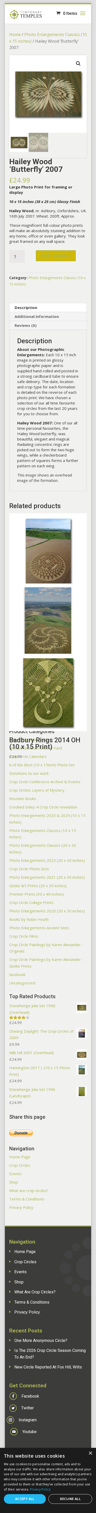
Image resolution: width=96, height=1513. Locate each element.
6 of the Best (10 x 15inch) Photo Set (42, 764)
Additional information (37, 316)
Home (15, 34)
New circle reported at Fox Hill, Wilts (48, 1367)
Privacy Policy (21, 1207)
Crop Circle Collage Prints (31, 902)
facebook (17, 974)
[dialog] (48, 1480)
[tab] (48, 307)
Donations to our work (29, 773)
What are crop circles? (28, 1190)
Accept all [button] (25, 1499)
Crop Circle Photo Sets (29, 868)
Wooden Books (22, 798)
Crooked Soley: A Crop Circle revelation (43, 806)
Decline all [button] (70, 1499)
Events (15, 1173)
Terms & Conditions (26, 1198)
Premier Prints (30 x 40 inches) (36, 894)
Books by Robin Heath (29, 919)
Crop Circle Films (23, 936)
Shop (13, 1182)
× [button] (90, 1453)
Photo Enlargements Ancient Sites (39, 927)
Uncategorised (22, 982)
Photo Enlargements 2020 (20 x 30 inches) (47, 910)
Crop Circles (19, 1165)
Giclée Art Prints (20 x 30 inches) (38, 885)
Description (26, 307)
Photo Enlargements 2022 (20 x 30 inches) (47, 860)
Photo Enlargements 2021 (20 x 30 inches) (47, 877)
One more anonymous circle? (40, 1340)
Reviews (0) (26, 325)
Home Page (19, 1156)
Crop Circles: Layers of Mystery (37, 790)
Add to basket (56, 255)
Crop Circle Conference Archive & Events (44, 781)
